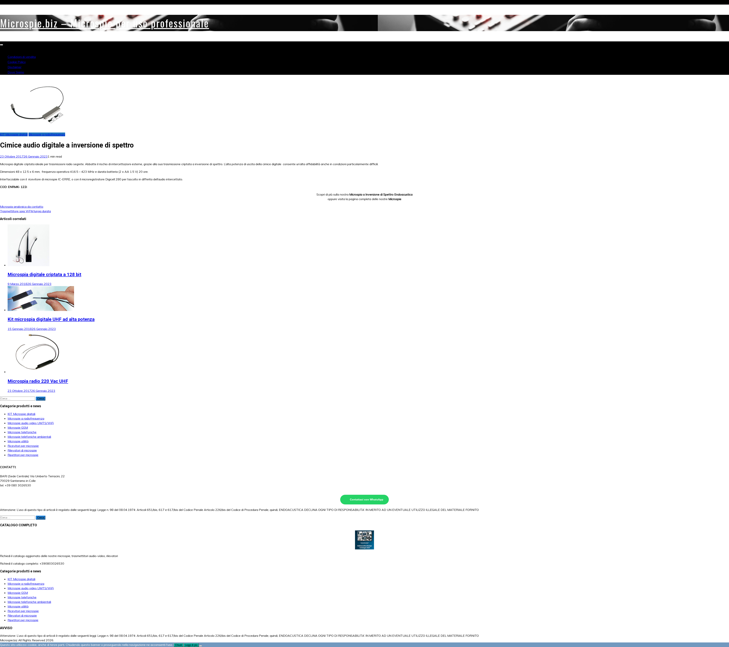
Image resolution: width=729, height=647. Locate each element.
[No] (200, 645)
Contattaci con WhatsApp (366, 499)
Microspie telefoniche (22, 432)
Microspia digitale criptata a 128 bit (44, 274)
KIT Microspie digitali (14, 134)
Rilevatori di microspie (22, 450)
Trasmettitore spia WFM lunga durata (25, 211)
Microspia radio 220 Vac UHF (38, 381)
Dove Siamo (16, 72)
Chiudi (178, 645)
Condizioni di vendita (22, 57)
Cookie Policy (17, 62)
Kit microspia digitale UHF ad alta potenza (51, 319)
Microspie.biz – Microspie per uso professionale (104, 23)
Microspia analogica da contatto (21, 206)
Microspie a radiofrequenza (46, 134)
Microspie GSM (18, 427)
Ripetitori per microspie (23, 455)
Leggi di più (191, 645)
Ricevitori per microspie (23, 446)
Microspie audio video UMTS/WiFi (31, 423)
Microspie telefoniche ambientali (29, 437)
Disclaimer (14, 67)
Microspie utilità (18, 441)
